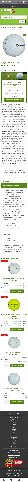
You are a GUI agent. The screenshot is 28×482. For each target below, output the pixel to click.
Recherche (11, 480)
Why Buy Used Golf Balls (14, 475)
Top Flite (14, 440)
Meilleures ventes (14, 172)
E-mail (14, 91)
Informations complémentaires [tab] (11, 185)
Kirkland (14, 424)
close (25, 73)
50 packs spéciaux (12, 170)
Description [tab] (6, 181)
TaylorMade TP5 (5, 29)
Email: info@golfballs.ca (14, 455)
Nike (14, 427)
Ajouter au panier (17, 291)
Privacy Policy (20, 472)
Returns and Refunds (10, 472)
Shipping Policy (17, 470)
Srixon (14, 434)
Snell (14, 432)
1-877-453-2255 (6, 2)
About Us (9, 470)
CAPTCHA (14, 96)
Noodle (14, 429)
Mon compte (3, 480)
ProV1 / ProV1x (14, 417)
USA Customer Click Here (14, 457)
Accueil (5, 27)
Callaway (14, 422)
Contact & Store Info (14, 450)
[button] (24, 35)
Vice (14, 442)
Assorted (14, 419)
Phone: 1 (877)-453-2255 (14, 452)
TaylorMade (14, 437)
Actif (18, 170)
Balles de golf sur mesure (15, 27)
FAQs (17, 473)
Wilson (14, 443)
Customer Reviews (9, 473)
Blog (22, 473)
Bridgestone (14, 420)
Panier (17, 479)
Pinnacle (14, 430)
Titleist (14, 438)
